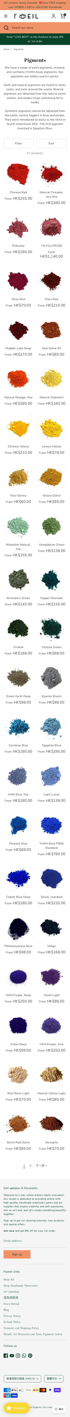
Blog (6, 1309)
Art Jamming (11, 1291)
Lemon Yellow (51, 447)
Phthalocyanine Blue (18, 946)
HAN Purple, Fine (52, 1044)
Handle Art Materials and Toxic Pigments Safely (33, 1334)
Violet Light (52, 995)
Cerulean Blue (18, 745)
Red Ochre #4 (51, 348)
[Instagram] (18, 1355)
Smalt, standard (51, 897)
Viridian (18, 647)
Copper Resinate (51, 598)
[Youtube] (12, 1355)
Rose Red (18, 299)
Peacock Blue (18, 844)
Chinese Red (18, 192)
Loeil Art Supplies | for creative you (41, 1407)
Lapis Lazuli (52, 794)
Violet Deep (18, 1044)
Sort (51, 143)
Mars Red (51, 299)
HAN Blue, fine (18, 794)
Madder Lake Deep (18, 348)
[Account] (53, 15)
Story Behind (11, 1304)
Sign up (17, 1254)
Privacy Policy (12, 1316)
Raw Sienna (18, 496)
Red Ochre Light (18, 1093)
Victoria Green (52, 647)
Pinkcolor (18, 246)
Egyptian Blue (51, 745)
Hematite (51, 1142)
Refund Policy (12, 1322)
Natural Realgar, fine (18, 397)
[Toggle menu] (5, 16)
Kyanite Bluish (52, 696)
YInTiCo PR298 (51, 246)
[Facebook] (6, 1355)
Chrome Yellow (18, 447)
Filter (18, 143)
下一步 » (41, 1166)
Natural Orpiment (52, 397)
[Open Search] (6, 28)
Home (7, 49)
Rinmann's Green (18, 598)
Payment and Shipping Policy (21, 1328)
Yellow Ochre (52, 496)
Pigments (19, 49)
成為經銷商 (11, 1297)
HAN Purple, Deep (18, 995)
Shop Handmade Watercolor (21, 1285)
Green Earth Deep (18, 696)
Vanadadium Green (51, 545)
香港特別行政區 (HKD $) (20, 1378)
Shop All (9, 1279)
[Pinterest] (30, 1355)
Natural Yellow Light (52, 1093)
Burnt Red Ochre (18, 1142)
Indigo (51, 946)
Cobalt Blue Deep (18, 897)
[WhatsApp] (24, 1355)
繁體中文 (52, 1378)
